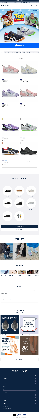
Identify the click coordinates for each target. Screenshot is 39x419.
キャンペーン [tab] (15, 290)
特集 (3, 389)
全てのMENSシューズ (18, 226)
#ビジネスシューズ (10, 52)
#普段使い (23, 52)
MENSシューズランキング (19, 229)
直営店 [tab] (24, 290)
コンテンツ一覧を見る (19, 359)
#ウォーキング (16, 52)
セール (4, 386)
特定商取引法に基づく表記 (7, 408)
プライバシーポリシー (6, 406)
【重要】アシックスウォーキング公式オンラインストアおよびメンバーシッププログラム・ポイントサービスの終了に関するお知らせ (19, 295)
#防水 (5, 52)
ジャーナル (5, 392)
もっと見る (19, 168)
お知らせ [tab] (5, 290)
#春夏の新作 (33, 52)
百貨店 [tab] (34, 290)
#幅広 (20, 52)
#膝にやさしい (28, 52)
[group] (19, 28)
